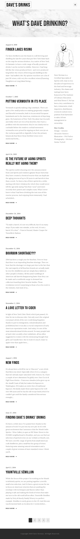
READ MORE (10, 85)
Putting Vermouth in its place (26, 101)
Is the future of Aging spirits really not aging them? (26, 161)
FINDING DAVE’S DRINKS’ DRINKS (26, 417)
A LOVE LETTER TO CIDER (21, 308)
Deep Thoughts (16, 218)
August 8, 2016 (11, 45)
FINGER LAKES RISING (19, 49)
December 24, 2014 (13, 214)
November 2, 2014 (13, 303)
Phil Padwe (68, 136)
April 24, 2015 (11, 154)
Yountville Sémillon (20, 472)
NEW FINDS (12, 362)
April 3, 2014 (11, 467)
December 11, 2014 (13, 248)
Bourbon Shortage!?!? (21, 253)
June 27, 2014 (11, 413)
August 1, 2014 (11, 358)
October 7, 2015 (12, 97)
